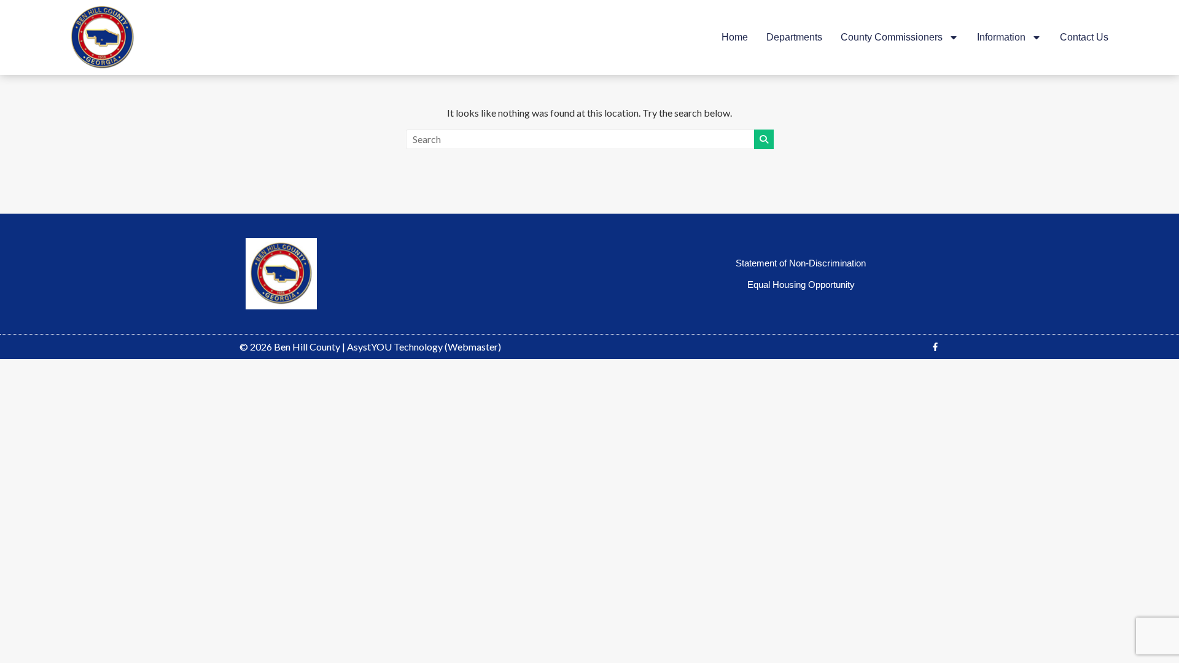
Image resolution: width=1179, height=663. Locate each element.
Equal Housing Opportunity (801, 284)
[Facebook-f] (935, 347)
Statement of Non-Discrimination (801, 263)
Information (1001, 37)
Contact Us (1084, 37)
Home (735, 37)
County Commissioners (892, 37)
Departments (794, 37)
